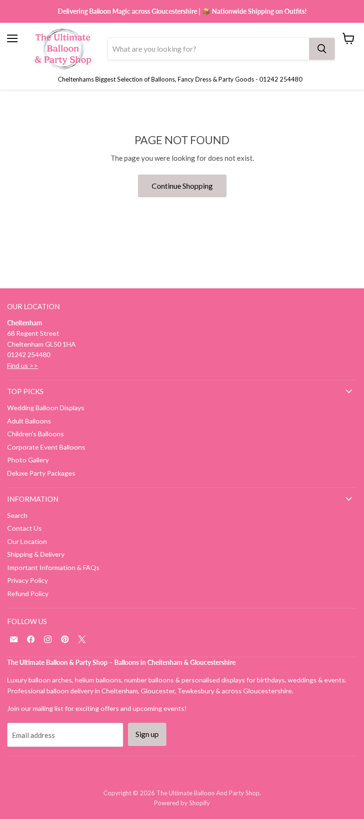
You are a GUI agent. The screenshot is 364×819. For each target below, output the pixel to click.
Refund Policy (27, 593)
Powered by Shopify (182, 803)
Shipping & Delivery (35, 554)
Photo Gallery (28, 460)
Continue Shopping (182, 185)
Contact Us (24, 528)
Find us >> (22, 365)
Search (17, 515)
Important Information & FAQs (53, 567)
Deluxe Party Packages (41, 473)
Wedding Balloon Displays (45, 408)
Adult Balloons (29, 421)
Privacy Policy (27, 580)
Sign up (147, 733)
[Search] (322, 49)
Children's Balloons (35, 434)
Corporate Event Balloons (46, 447)
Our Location (27, 541)
